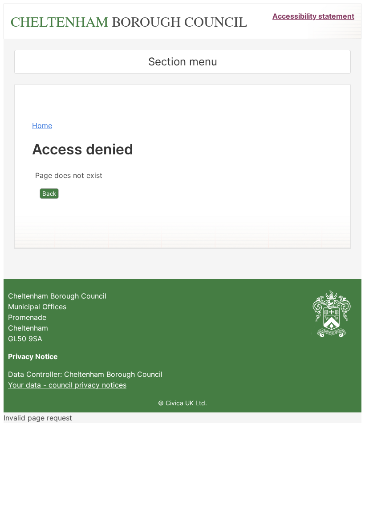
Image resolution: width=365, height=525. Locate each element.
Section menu (182, 61)
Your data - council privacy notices (67, 384)
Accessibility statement (313, 16)
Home (42, 125)
